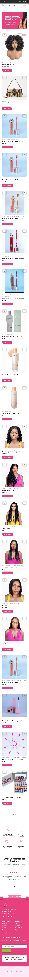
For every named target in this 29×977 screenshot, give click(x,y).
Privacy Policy (6, 930)
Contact (4, 925)
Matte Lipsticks (15, 139)
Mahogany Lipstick (7, 255)
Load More (14, 814)
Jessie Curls (5, 527)
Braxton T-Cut (5, 603)
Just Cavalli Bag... (7, 103)
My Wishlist (18, 930)
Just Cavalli (8, 101)
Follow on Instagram (15, 896)
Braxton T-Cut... (7, 605)
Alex (3, 642)
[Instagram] (4, 2)
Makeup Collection (7, 139)
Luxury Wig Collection (7, 450)
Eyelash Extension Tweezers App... (13, 759)
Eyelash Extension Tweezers (9, 757)
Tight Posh (15, 450)
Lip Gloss (4, 719)
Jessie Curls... (6, 528)
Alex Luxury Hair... (8, 644)
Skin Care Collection (7, 334)
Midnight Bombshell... (9, 64)
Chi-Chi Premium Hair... (9, 567)
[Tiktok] (7, 2)
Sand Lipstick (23, 216)
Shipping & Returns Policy (7, 932)
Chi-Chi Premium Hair (7, 565)
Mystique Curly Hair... (9, 490)
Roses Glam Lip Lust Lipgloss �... (12, 720)
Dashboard (18, 925)
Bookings (4, 927)
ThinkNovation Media (18, 971)
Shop (16, 923)
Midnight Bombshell (7, 62)
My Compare (18, 927)
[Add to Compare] (20, 35)
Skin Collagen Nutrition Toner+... (12, 375)
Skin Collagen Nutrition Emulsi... (12, 413)
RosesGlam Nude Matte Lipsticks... (13, 141)
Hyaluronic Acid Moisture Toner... (12, 336)
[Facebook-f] (2, 2)
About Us (4, 923)
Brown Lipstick (6, 294)
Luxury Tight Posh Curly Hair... (11, 451)
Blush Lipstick (5, 680)
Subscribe (6, 951)
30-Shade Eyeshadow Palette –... (12, 797)
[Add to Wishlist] (4, 35)
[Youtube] (9, 2)
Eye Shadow (5, 796)
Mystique (15, 488)
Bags (3, 101)
